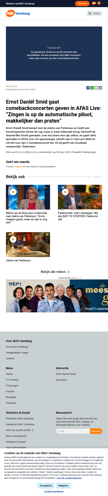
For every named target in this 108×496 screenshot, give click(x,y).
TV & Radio (12, 379)
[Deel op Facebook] (88, 87)
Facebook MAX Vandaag (19, 418)
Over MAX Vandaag (17, 346)
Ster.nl (77, 278)
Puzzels (10, 391)
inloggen (17, 166)
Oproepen (61, 379)
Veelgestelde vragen (17, 352)
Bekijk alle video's (53, 272)
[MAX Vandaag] (18, 13)
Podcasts (11, 402)
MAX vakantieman (16, 435)
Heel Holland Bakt (16, 447)
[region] (54, 53)
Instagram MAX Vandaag (20, 424)
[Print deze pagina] (100, 87)
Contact (10, 358)
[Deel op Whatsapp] (92, 87)
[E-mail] (96, 87)
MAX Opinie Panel (66, 373)
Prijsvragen (12, 385)
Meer (97, 176)
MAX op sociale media (18, 430)
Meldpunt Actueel (16, 441)
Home (9, 373)
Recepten (11, 397)
